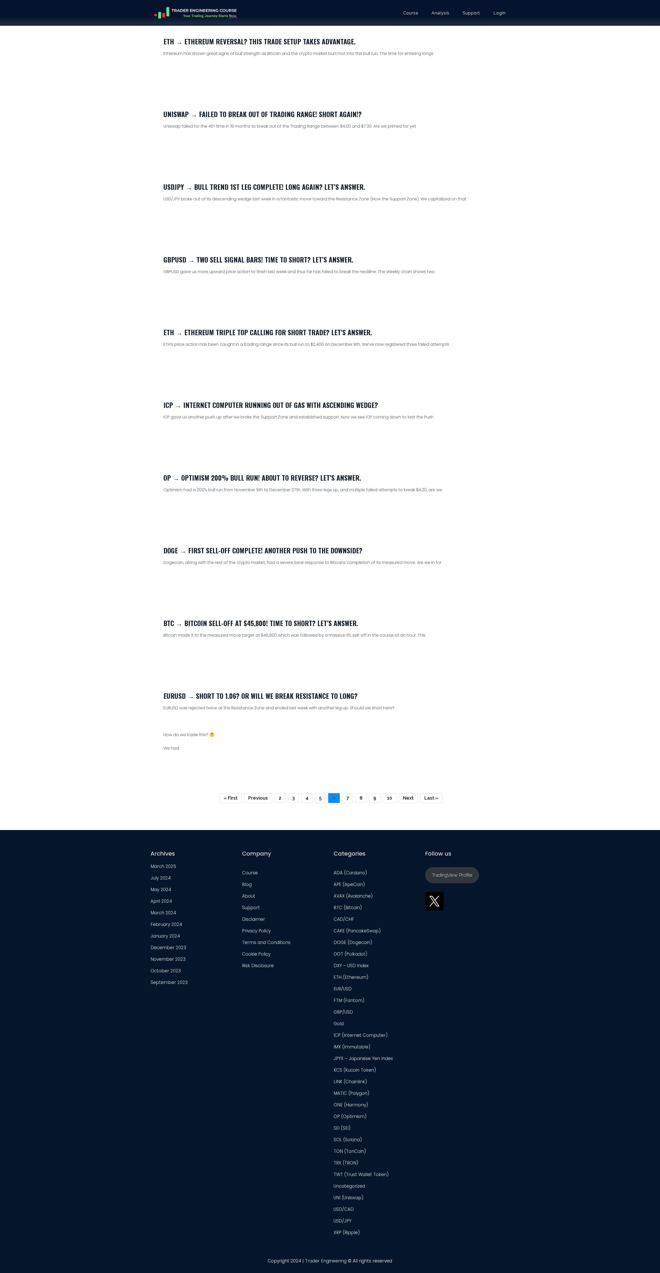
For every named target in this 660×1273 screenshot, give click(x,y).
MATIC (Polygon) (351, 1093)
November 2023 (168, 959)
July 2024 (161, 878)
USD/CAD (344, 1209)
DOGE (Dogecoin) (353, 942)
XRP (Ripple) (347, 1232)
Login (499, 13)
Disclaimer (253, 919)
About (248, 896)
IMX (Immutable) (352, 1047)
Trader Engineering (325, 1261)
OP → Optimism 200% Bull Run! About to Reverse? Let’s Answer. (262, 478)
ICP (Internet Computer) (361, 1035)
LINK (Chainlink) (350, 1082)
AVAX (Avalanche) (353, 896)
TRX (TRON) (346, 1163)
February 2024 (166, 924)
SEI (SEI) (342, 1128)
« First (230, 798)
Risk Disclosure (258, 966)
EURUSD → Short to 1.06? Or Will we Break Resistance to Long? (260, 696)
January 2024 (165, 936)
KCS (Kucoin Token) (355, 1070)
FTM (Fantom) (349, 1000)
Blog (247, 884)
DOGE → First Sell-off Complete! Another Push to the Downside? (262, 550)
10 (389, 798)
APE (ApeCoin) (349, 884)
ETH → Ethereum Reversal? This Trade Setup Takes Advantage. (259, 41)
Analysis (440, 13)
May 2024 (161, 889)
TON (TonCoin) (350, 1151)
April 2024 (161, 901)
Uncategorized (349, 1186)
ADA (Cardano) (350, 873)
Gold (339, 1024)
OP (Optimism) (350, 1116)
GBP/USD (343, 1012)
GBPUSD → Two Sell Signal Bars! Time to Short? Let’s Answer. (258, 259)
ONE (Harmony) (351, 1105)
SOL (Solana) (348, 1140)
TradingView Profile (452, 875)
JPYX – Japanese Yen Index (363, 1058)
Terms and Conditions (266, 942)
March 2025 (163, 866)
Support (471, 13)
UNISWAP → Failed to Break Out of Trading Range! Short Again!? (262, 114)
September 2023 (169, 982)
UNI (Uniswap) (349, 1198)
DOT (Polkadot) (350, 954)
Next (408, 798)
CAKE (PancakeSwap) (357, 931)
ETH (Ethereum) (351, 977)
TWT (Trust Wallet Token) (361, 1174)
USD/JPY (342, 1221)
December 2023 (168, 948)
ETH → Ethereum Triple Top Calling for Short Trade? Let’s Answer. (267, 332)
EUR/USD (343, 989)
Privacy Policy (256, 931)
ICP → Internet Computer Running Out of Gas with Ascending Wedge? (270, 405)
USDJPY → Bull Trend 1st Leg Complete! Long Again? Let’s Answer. (264, 187)
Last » (431, 798)
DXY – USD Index (351, 966)
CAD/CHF (344, 919)
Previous (258, 798)
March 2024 (163, 913)
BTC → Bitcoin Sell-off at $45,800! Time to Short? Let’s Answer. (260, 623)
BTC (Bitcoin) (348, 908)
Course (410, 13)
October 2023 (166, 971)
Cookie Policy (256, 954)
